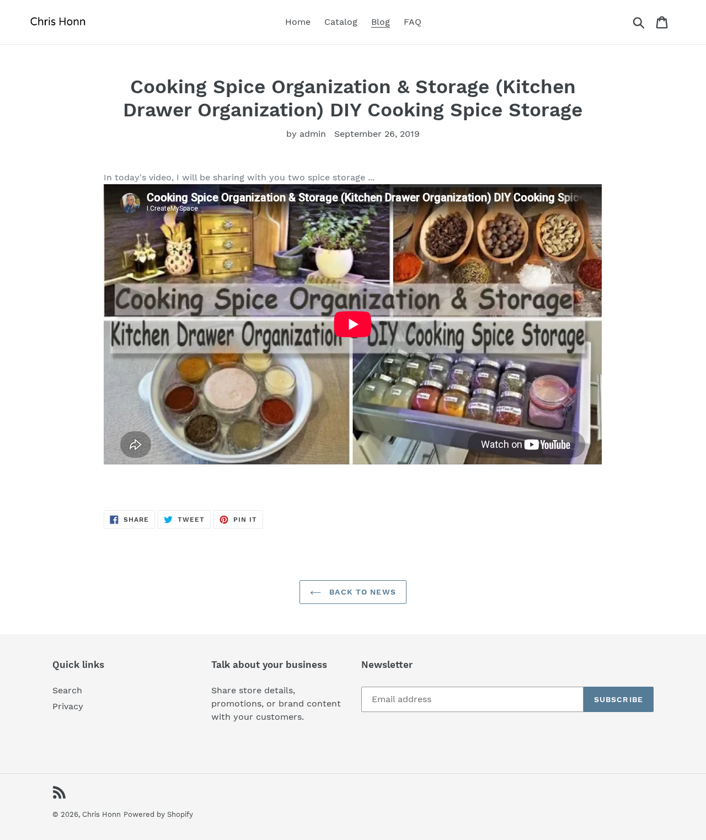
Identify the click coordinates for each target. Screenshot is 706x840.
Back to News (361, 591)
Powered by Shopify (158, 814)
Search (67, 690)
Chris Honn (101, 814)
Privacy (67, 706)
